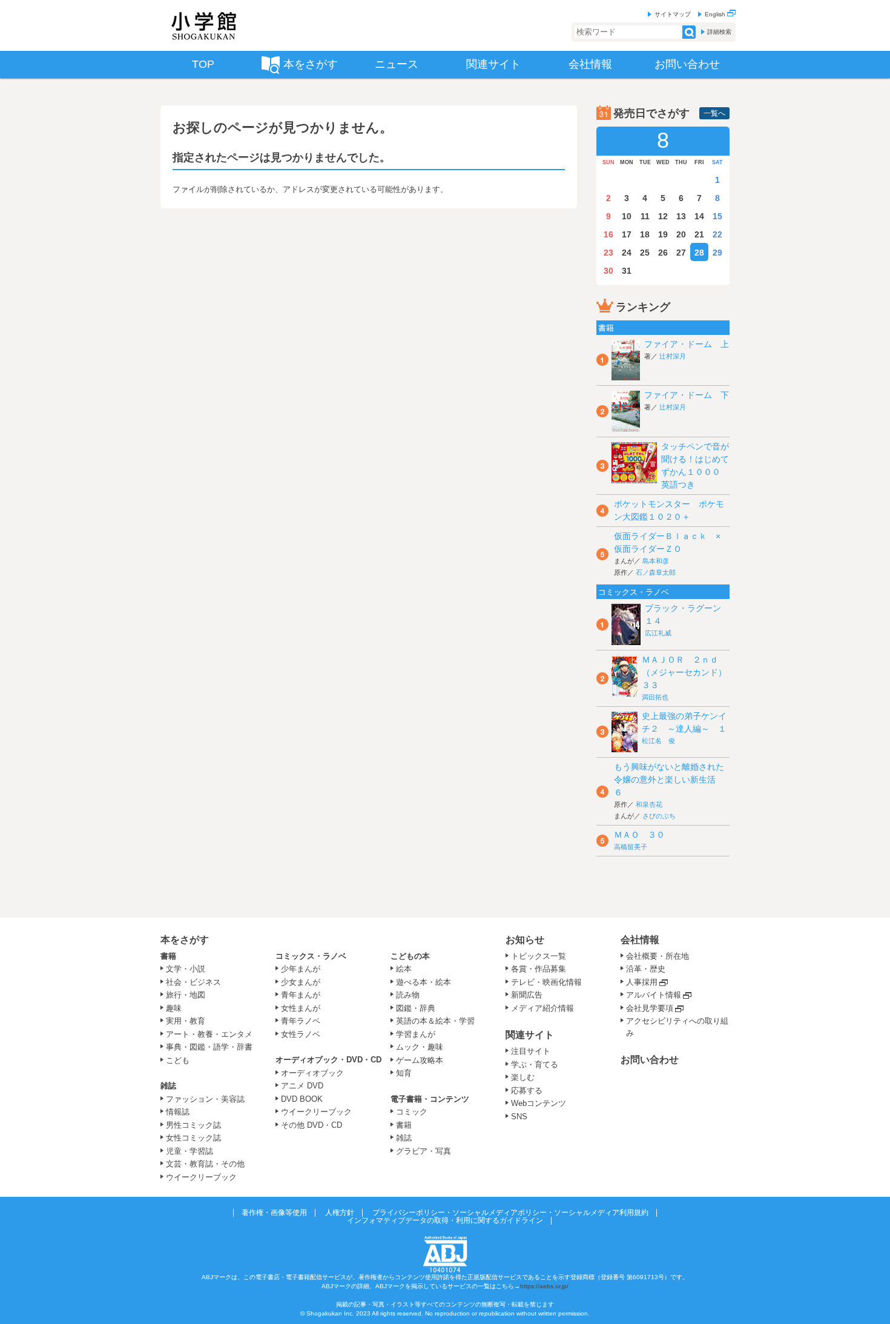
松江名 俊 (658, 740)
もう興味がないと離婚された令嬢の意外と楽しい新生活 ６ (669, 779)
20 (681, 234)
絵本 (404, 968)
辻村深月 (672, 356)
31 (626, 271)
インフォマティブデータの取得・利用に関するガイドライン (445, 1220)
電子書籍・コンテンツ (430, 1099)
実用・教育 (185, 1020)
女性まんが (300, 1008)
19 (663, 234)
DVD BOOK (302, 1099)
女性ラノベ (300, 1034)
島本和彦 (655, 560)
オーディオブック (312, 1072)
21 (699, 234)
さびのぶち (659, 815)
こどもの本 (410, 956)
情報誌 (178, 1111)
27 (681, 252)
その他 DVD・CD (311, 1125)
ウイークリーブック (201, 1177)
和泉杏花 (649, 804)
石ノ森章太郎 (656, 572)
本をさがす (184, 940)
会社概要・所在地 (657, 956)
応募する (526, 1090)
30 (608, 271)
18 (645, 234)
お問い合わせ (650, 1059)
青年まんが (300, 994)
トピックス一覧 (538, 956)
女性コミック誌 (193, 1137)
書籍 (168, 956)
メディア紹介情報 (542, 1008)
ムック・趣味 (419, 1046)
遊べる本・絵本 (423, 982)
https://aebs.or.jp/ (544, 1286)
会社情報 (640, 940)
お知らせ (525, 940)
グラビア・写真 (423, 1151)
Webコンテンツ (538, 1103)
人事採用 (642, 982)
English (716, 14)
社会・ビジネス (193, 982)
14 (699, 216)
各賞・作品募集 (538, 968)
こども (178, 1060)
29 (717, 252)
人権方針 (339, 1212)
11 (645, 216)
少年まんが (300, 968)
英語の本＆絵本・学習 (435, 1020)
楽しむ (523, 1077)
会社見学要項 (649, 1008)
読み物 (408, 994)
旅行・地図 (185, 994)
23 (608, 252)
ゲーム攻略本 (419, 1060)
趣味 (174, 1008)
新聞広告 (526, 994)
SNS (519, 1116)
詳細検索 (719, 31)
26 (663, 252)
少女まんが (300, 982)
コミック (411, 1111)
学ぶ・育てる (534, 1064)
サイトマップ (672, 14)
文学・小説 (185, 968)
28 (699, 252)
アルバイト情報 (653, 994)
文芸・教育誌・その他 (205, 1163)
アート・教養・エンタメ (209, 1034)
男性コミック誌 (193, 1125)
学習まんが (419, 1034)
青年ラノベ (300, 1020)
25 (645, 252)
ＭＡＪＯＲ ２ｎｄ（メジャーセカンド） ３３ (688, 672)
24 (626, 252)
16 (608, 234)
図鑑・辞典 (415, 1008)
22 (717, 234)
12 (663, 216)
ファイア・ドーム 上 (686, 344)
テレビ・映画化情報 (546, 982)
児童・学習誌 (189, 1151)
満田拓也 (655, 697)
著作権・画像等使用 (274, 1212)
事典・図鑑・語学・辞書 (209, 1046)
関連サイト (530, 1035)
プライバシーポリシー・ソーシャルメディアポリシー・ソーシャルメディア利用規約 (510, 1212)
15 (717, 216)
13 (681, 216)
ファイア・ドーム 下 (686, 395)
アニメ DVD (302, 1085)
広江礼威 (658, 633)
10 (626, 216)
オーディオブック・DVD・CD (328, 1059)
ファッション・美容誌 (205, 1099)
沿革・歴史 (645, 968)
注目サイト (530, 1051)
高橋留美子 (630, 846)
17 (626, 234)
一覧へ (714, 113)
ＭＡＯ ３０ (639, 834)
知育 (404, 1072)
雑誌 (168, 1085)
